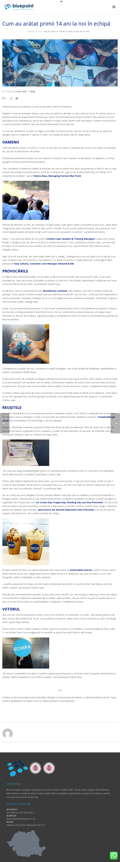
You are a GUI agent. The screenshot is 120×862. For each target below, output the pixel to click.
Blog (38, 31)
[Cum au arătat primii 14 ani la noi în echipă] (60, 62)
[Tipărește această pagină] (18, 98)
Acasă (31, 31)
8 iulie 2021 (21, 91)
